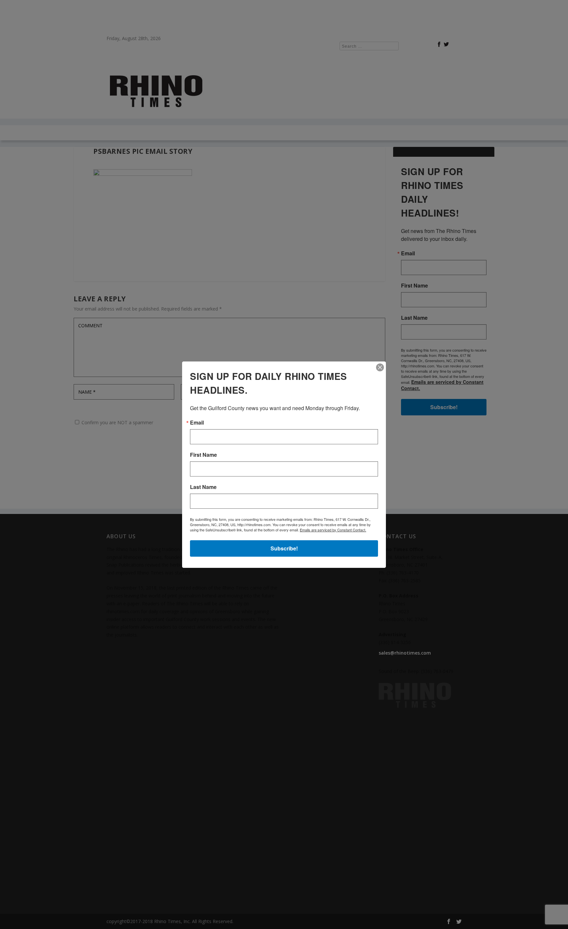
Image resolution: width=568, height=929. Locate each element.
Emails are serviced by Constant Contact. (333, 529)
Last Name (203, 487)
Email (197, 422)
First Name (203, 454)
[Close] (380, 367)
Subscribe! (284, 548)
